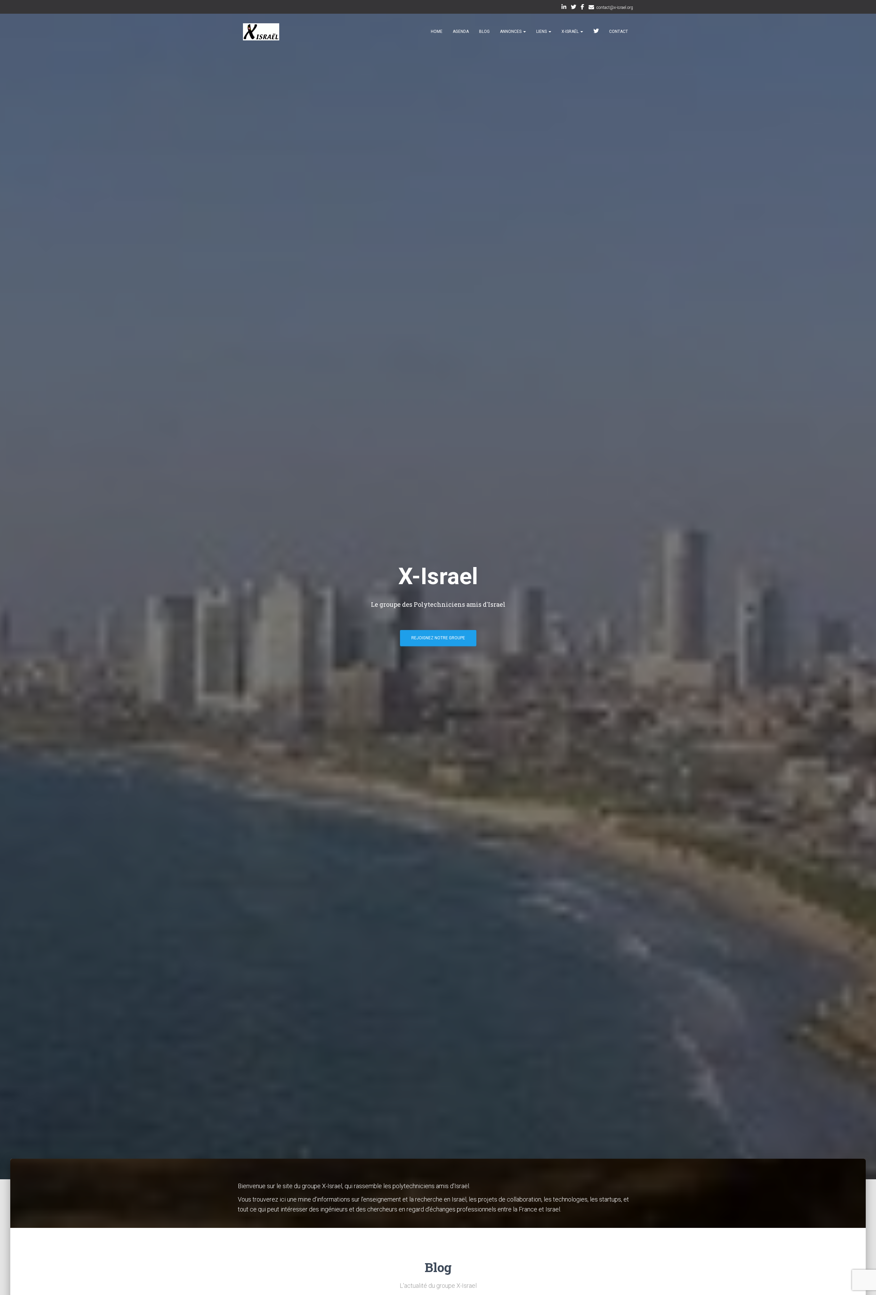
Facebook (582, 8)
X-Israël (571, 31)
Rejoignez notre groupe (438, 638)
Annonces (511, 31)
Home (436, 31)
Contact (618, 31)
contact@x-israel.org (614, 7)
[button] (524, 31)
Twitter (573, 8)
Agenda (461, 31)
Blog (484, 31)
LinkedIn (564, 8)
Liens (542, 31)
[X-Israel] (261, 31)
